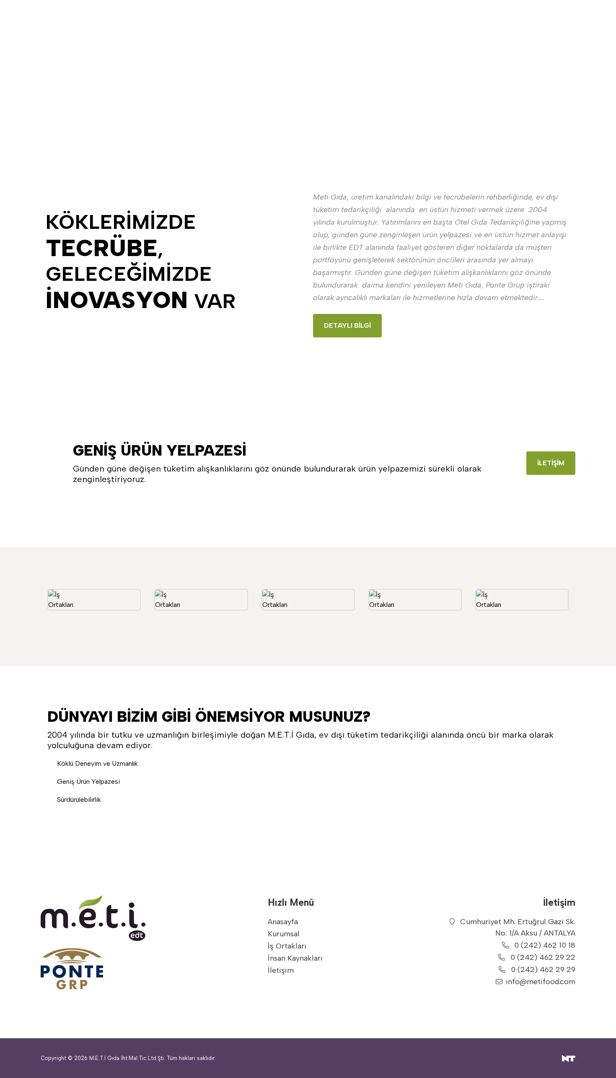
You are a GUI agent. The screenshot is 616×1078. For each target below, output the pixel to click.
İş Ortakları (287, 946)
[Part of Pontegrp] (104, 969)
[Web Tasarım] (568, 1058)
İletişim (550, 463)
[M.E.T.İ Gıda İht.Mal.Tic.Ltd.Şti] (104, 918)
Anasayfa (283, 921)
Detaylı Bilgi (347, 325)
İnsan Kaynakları (295, 958)
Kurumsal (284, 933)
